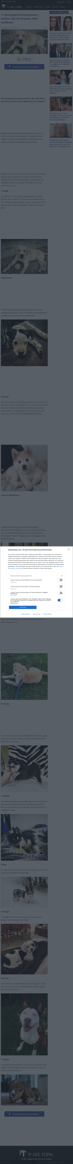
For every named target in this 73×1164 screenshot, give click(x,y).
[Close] (69, 550)
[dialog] (36, 582)
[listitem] (36, 576)
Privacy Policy (47, 614)
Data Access (36, 614)
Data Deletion (26, 614)
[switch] (60, 580)
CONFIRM (22, 607)
